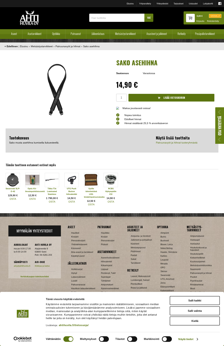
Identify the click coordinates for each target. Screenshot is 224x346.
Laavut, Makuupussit (140, 276)
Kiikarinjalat (106, 265)
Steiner (163, 271)
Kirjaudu (200, 21)
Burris (163, 237)
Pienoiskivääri (107, 240)
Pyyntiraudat (196, 281)
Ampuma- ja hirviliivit (140, 236)
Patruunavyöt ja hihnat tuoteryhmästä (176, 142)
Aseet (14, 34)
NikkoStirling (166, 248)
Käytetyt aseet (78, 256)
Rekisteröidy (213, 21)
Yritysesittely (145, 3)
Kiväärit (74, 237)
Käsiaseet (76, 248)
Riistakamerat (196, 284)
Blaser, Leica (166, 244)
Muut (192, 288)
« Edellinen (11, 46)
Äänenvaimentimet (110, 288)
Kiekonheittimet (197, 258)
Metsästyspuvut (138, 247)
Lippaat (104, 269)
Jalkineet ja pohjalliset (141, 240)
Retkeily (182, 34)
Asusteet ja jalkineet (156, 34)
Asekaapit (195, 240)
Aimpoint (164, 233)
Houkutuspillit (196, 254)
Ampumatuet (107, 284)
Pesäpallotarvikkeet (205, 34)
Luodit (74, 281)
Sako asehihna (91, 46)
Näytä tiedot (185, 339)
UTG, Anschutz (167, 279)
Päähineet (136, 251)
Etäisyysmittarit (167, 287)
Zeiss (163, 283)
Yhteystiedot (162, 3)
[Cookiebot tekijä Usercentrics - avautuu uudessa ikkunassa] (22, 339)
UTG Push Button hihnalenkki (71, 191)
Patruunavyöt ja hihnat (67, 46)
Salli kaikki (194, 300)
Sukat (133, 259)
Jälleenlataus (98, 34)
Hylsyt (74, 273)
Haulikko (105, 233)
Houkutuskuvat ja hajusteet (198, 248)
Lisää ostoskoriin (174, 97)
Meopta (164, 263)
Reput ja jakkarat (139, 288)
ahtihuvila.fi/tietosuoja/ (74, 325)
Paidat (134, 255)
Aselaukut (195, 244)
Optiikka (56, 34)
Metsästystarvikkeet (125, 34)
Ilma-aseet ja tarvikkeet (82, 252)
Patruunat (76, 34)
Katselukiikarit (167, 290)
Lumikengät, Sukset (140, 280)
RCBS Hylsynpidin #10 (110, 191)
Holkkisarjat (76, 269)
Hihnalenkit (106, 261)
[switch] (104, 339)
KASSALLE (215, 16)
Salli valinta (195, 310)
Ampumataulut (197, 236)
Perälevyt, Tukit (108, 273)
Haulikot (75, 233)
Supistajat (105, 277)
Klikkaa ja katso (42, 266)
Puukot (193, 277)
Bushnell (164, 240)
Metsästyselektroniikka (201, 265)
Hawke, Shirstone (168, 252)
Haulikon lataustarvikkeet (83, 288)
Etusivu (130, 3)
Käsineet (135, 244)
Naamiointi (195, 269)
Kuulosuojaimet (197, 261)
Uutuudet (193, 3)
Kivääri (104, 237)
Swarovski (165, 275)
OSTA (13, 198)
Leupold (164, 260)
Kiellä (194, 320)
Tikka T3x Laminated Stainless (52, 191)
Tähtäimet (105, 281)
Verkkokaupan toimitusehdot (34, 276)
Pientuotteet (136, 284)
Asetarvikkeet (34, 34)
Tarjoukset (178, 3)
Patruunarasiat (78, 284)
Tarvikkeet (135, 263)
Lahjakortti (208, 3)
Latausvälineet (78, 277)
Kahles (163, 256)
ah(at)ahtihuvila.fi (22, 266)
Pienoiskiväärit (78, 240)
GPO (162, 267)
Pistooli (104, 244)
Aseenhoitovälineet (110, 258)
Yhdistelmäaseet (79, 244)
